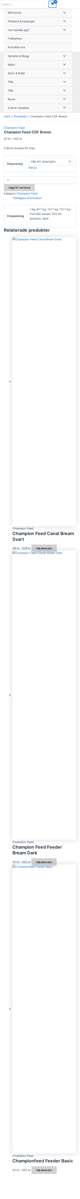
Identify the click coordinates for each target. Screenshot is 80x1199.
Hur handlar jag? (18, 30)
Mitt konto (14, 12)
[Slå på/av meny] (63, 13)
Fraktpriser (15, 38)
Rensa (33, 167)
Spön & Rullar (16, 73)
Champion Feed (14, 128)
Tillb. (11, 82)
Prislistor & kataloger (21, 21)
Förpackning (15, 163)
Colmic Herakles (18, 108)
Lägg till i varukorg (19, 187)
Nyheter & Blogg (18, 56)
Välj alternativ (44, 548)
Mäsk (11, 64)
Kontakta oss (16, 47)
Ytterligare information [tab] (27, 198)
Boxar (11, 99)
